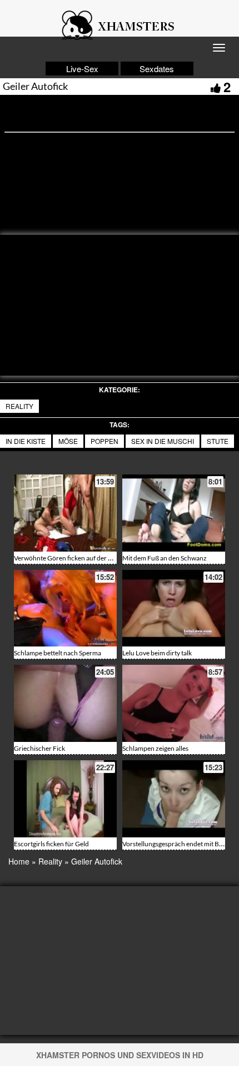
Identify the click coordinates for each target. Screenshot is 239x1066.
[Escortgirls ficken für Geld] (65, 798)
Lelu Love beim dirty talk (157, 653)
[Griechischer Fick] (65, 703)
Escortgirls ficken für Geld (51, 844)
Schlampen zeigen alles (155, 748)
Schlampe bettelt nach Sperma (57, 653)
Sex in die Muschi (162, 441)
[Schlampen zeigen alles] (173, 703)
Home (18, 861)
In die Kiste (26, 441)
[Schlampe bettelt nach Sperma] (65, 608)
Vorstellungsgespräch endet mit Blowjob (180, 844)
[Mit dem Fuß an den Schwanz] (173, 513)
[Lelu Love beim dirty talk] (173, 608)
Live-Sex (82, 68)
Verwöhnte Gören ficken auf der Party (68, 558)
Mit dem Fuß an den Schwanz (164, 558)
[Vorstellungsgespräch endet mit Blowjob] (173, 798)
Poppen (104, 441)
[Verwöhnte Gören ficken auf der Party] (65, 513)
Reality (19, 406)
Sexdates (157, 68)
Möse (68, 441)
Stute (217, 441)
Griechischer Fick (39, 748)
